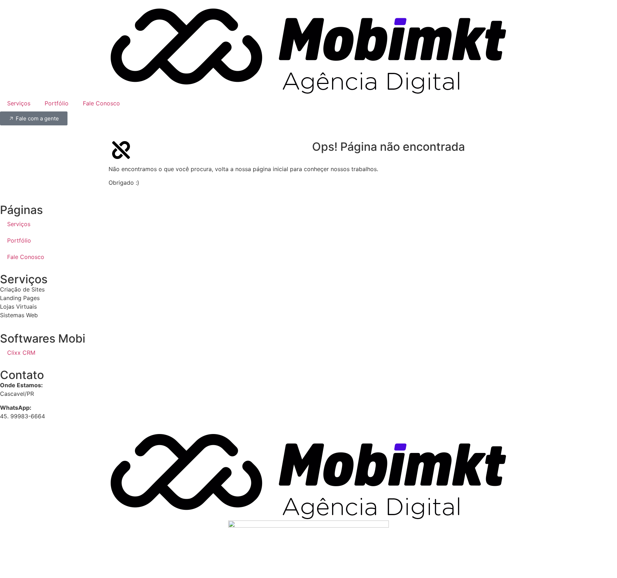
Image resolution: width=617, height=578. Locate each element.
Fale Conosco (101, 103)
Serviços (18, 103)
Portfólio (57, 103)
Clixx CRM (21, 352)
